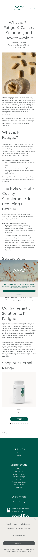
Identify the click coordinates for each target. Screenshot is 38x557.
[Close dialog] (37, 261)
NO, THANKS (19, 294)
